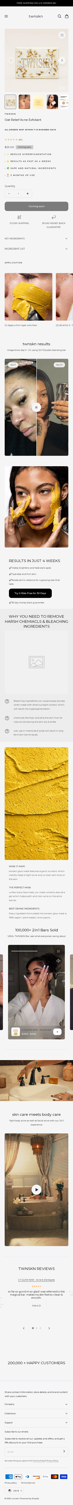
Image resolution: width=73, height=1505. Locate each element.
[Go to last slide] (24, 1328)
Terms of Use (39, 1461)
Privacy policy (11, 1483)
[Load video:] (36, 1189)
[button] (6, 16)
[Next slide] (62, 60)
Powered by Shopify (29, 1498)
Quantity (10, 186)
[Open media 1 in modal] (62, 35)
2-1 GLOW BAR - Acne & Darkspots (40, 1029)
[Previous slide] (11, 60)
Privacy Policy (52, 1461)
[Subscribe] (64, 1451)
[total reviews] (36, 140)
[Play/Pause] (58, 951)
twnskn (15, 1498)
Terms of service (28, 1483)
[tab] (33, 1328)
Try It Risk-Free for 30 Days (30, 593)
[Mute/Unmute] (58, 961)
